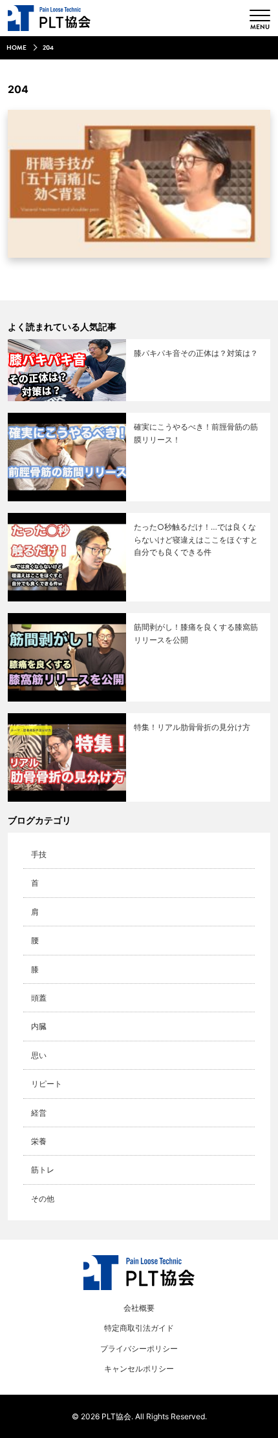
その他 (42, 1199)
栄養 (39, 1141)
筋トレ (42, 1169)
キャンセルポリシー (139, 1368)
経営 (39, 1113)
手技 (39, 854)
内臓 (39, 1026)
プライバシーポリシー (139, 1348)
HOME (16, 47)
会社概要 (139, 1308)
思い (39, 1055)
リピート (46, 1084)
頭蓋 (39, 998)
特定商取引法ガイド (139, 1328)
